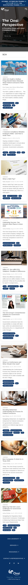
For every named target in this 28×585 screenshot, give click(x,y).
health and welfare (7, 107)
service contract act (12, 196)
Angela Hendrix (6, 319)
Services (13, 545)
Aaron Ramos (13, 87)
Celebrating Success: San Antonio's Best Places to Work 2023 (13, 224)
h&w (14, 105)
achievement (17, 245)
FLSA (18, 152)
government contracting (9, 243)
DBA (4, 154)
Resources (13, 552)
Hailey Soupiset (6, 181)
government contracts (8, 103)
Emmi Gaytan (6, 87)
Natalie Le (5, 138)
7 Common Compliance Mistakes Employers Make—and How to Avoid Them (13, 133)
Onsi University (13, 539)
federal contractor (7, 432)
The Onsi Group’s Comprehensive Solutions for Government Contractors (14, 314)
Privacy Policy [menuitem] (10, 577)
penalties (12, 288)
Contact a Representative (13, 558)
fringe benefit (6, 198)
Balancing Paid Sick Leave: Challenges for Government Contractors (12, 508)
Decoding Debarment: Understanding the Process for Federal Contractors (13, 411)
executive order (11, 154)
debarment (16, 432)
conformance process (8, 383)
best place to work (7, 245)
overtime (5, 152)
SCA (17, 103)
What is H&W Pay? (9, 179)
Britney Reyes (20, 87)
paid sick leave (6, 105)
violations (5, 288)
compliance (12, 152)
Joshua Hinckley (6, 228)
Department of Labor (13, 286)
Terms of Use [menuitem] (17, 577)
